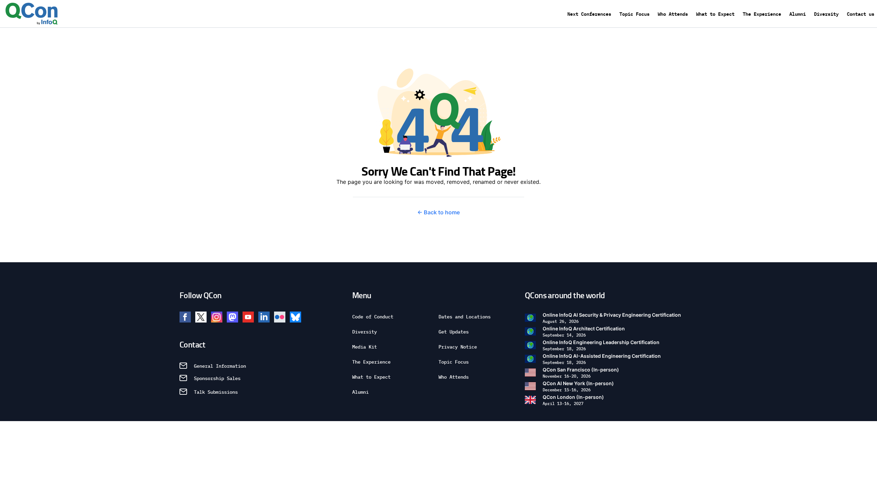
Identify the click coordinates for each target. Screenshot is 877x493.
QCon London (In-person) (573, 400)
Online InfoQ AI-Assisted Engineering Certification (602, 359)
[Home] (31, 14)
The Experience (762, 13)
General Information (220, 365)
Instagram (216, 317)
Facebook (185, 317)
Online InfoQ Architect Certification (584, 332)
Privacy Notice (457, 346)
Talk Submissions (216, 391)
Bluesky (295, 317)
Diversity (826, 13)
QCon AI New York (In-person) (578, 386)
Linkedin (264, 317)
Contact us (860, 13)
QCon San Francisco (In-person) (581, 373)
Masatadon (232, 317)
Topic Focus (634, 13)
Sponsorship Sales (217, 378)
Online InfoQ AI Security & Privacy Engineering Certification (612, 318)
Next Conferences (589, 13)
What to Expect (715, 13)
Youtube (248, 317)
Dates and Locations (464, 316)
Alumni (797, 13)
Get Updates (453, 331)
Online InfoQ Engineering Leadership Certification (601, 345)
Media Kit (364, 346)
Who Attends (673, 13)
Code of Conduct (372, 316)
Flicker (279, 317)
